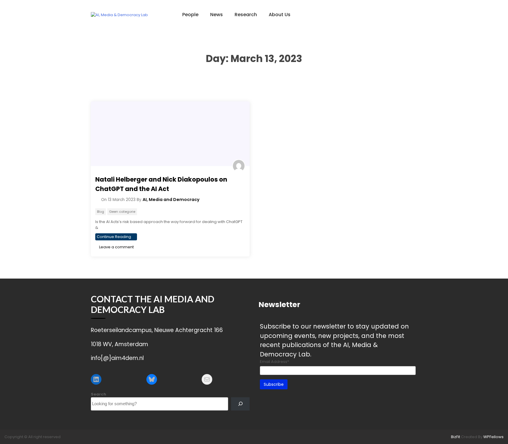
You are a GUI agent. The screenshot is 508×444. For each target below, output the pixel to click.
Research (246, 14)
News (216, 14)
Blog (100, 211)
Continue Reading (114, 236)
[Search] (240, 404)
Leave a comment (116, 247)
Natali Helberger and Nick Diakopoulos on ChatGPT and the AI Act (161, 184)
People (190, 14)
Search (98, 394)
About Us (279, 14)
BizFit (456, 437)
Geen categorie (122, 211)
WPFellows (493, 437)
